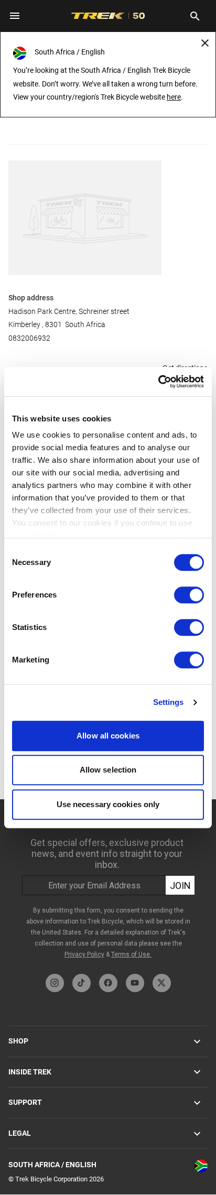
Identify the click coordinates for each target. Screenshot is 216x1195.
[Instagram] (55, 983)
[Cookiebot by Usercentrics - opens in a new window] (158, 381)
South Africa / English (52, 1164)
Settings (168, 702)
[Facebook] (108, 983)
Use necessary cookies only (108, 804)
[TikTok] (81, 983)
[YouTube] (135, 983)
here (174, 97)
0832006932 (29, 338)
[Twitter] (162, 983)
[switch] (189, 594)
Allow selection (108, 769)
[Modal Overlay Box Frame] (108, 884)
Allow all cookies (108, 735)
